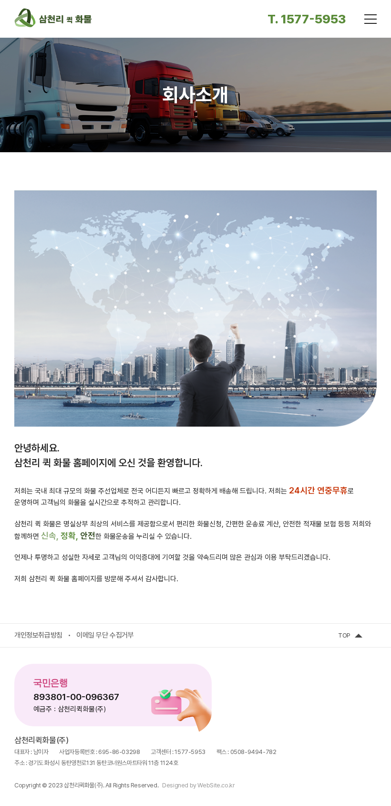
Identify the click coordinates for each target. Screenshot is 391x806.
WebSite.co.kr (216, 785)
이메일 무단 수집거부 (105, 635)
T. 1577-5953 (307, 18)
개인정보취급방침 (38, 635)
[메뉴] (370, 19)
